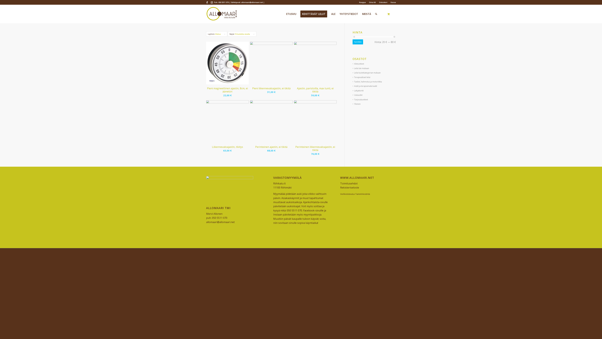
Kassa (393, 2)
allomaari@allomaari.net (220, 222)
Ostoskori (383, 2)
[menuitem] (362, 2)
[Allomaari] (221, 14)
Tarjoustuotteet (361, 99)
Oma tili (372, 2)
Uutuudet (358, 95)
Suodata (358, 41)
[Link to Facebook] (207, 2)
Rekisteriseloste (349, 187)
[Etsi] (376, 14)
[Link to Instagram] (211, 2)
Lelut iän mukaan (361, 68)
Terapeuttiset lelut (362, 77)
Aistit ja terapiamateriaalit (365, 86)
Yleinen (357, 104)
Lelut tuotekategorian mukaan (367, 72)
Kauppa (362, 2)
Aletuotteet (359, 63)
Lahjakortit (359, 90)
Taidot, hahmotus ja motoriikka (368, 81)
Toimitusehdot (349, 183)
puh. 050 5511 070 (216, 218)
